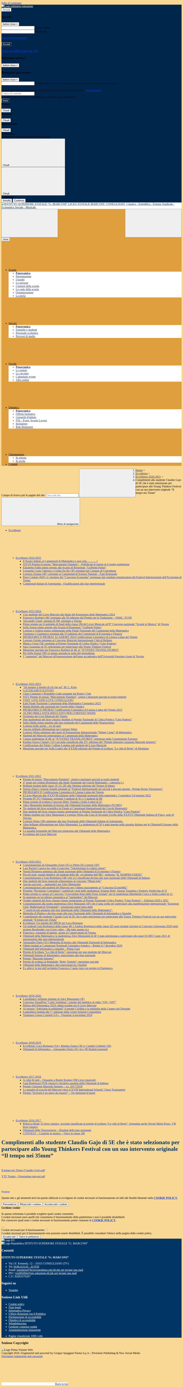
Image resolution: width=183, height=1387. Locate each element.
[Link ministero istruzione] (17, 6)
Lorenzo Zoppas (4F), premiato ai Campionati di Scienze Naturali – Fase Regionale (70, 574)
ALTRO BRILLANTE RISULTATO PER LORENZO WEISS (59, 713)
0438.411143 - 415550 (26, 1266)
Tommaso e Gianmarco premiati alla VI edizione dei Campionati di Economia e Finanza (72, 633)
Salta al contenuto (11, 2)
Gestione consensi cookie (23, 1326)
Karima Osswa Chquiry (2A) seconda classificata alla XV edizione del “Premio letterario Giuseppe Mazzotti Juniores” (89, 742)
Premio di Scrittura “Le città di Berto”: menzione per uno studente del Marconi (67, 952)
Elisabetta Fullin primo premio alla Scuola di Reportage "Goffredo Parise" (64, 567)
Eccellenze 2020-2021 (148, 476)
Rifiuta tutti (30, 1204)
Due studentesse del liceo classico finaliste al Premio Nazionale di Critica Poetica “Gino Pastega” (77, 719)
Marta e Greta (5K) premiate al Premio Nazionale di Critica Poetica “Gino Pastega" (70, 643)
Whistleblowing (17, 1323)
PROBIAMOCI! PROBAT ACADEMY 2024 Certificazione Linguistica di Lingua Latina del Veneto (80, 637)
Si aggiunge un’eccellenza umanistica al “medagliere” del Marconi (60, 897)
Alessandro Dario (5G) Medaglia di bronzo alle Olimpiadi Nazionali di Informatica (69, 942)
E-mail (39, 83)
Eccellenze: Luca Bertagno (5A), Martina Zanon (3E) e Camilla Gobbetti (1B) (67, 1045)
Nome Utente (42, 27)
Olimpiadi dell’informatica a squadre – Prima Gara (51, 948)
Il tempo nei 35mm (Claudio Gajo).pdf (23, 1170)
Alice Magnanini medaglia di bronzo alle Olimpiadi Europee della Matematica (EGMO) (72, 805)
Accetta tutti (56, 1204)
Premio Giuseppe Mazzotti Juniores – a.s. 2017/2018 (52, 1086)
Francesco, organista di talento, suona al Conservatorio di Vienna (59, 932)
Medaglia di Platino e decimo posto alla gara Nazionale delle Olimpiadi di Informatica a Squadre (77, 913)
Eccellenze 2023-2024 (29, 611)
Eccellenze (142, 473)
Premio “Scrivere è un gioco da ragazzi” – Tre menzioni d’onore (59, 1092)
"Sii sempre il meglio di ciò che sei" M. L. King (50, 687)
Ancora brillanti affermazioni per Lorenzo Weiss (50, 729)
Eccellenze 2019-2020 (29, 995)
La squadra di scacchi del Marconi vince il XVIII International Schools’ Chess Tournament (74, 1089)
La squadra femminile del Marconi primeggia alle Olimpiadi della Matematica (66, 830)
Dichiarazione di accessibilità (25, 1317)
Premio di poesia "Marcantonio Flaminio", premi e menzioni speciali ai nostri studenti (71, 779)
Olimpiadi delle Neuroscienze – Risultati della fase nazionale (57, 1130)
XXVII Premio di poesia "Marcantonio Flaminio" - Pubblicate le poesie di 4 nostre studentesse (76, 564)
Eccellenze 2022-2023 (29, 684)
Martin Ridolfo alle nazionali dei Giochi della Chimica (53, 706)
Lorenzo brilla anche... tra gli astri (42, 725)
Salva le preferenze (29, 1236)
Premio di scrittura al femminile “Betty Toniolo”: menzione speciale (61, 961)
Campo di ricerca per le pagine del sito (23, 495)
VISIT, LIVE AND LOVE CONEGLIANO (48, 700)
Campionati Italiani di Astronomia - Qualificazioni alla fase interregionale (64, 583)
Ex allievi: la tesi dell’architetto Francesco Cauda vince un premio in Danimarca (68, 968)
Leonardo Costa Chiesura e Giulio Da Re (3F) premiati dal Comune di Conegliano (69, 570)
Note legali (15, 1307)
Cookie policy (16, 1304)
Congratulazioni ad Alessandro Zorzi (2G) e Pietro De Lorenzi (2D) (61, 864)
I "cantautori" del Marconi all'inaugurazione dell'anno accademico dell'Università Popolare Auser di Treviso (83, 656)
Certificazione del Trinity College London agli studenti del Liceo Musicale (65, 745)
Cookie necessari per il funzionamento (23, 1229)
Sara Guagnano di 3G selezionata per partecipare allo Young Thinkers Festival (67, 646)
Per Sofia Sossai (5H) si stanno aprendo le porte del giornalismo (59, 653)
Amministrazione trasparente (25, 1329)
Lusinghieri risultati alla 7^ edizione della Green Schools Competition (62, 1011)
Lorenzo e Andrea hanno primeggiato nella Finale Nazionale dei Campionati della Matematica (76, 630)
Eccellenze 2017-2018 (29, 1076)
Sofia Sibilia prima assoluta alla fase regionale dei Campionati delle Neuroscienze (68, 722)
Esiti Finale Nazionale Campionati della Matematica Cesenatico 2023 (62, 703)
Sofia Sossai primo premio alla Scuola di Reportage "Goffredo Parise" (62, 627)
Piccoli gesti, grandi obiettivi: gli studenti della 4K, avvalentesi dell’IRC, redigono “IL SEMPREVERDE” (82, 874)
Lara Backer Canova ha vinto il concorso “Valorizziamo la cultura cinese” (64, 868)
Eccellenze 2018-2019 (29, 1042)
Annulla (7, 200)
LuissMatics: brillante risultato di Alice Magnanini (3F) (54, 999)
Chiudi (6, 110)
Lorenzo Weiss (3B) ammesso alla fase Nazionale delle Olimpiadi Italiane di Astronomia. (73, 821)
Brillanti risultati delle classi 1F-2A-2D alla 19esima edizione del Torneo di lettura (69, 785)
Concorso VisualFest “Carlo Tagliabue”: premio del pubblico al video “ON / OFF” (69, 1002)
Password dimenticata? (14, 37)
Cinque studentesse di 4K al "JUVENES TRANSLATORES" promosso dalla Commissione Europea (80, 738)
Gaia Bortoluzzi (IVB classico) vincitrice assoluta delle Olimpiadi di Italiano (65, 1083)
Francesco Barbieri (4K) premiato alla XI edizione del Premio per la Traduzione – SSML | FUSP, (77, 617)
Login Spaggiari (93, 90)
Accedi (6, 9)
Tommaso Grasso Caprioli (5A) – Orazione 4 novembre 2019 (57, 1015)
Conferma (19, 200)
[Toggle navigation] (29, 223)
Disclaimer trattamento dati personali (22, 1356)
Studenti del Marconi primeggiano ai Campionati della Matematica (60, 735)
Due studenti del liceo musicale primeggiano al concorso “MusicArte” (62, 881)
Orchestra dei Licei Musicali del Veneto (45, 716)
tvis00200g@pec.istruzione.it (46, 1273)
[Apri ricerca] (153, 223)
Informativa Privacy (20, 1310)
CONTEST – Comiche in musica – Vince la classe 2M (54, 1133)
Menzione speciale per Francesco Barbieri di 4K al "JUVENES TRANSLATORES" (71, 649)
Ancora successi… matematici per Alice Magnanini (52, 884)
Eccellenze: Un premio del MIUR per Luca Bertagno (53, 923)
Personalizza (9, 1204)
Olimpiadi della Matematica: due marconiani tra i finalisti (55, 964)
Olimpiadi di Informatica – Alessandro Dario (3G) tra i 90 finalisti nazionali (65, 1049)
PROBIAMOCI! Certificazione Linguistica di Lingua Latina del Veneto (63, 792)
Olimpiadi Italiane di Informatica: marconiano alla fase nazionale (59, 955)
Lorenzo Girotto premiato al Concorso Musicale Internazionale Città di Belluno (67, 640)
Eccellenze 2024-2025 (29, 557)
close (5, 239)
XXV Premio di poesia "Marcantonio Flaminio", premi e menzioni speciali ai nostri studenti (74, 696)
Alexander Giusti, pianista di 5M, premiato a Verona (52, 620)
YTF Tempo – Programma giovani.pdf (23, 1176)
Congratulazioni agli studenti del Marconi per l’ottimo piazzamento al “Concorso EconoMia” (75, 887)
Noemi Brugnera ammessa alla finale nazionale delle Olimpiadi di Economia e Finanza (71, 871)
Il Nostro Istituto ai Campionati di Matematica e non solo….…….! (60, 561)
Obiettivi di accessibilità (22, 1320)
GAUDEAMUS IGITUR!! (38, 690)
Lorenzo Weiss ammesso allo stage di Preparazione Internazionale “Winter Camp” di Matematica (77, 732)
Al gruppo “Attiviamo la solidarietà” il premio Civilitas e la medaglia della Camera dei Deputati (76, 1008)
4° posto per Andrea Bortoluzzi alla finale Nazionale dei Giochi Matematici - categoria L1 (73, 782)
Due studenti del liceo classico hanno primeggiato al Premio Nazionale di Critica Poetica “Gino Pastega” (81, 811)
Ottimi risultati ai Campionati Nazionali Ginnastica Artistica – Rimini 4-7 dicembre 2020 (72, 945)
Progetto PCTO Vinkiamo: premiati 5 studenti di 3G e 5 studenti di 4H (62, 798)
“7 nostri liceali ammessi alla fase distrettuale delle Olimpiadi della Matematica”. (68, 910)
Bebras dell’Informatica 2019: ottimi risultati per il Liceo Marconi (59, 1005)
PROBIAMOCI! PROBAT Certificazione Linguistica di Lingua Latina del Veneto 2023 (72, 709)
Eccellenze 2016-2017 (29, 1120)
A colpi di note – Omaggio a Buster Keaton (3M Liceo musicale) (59, 1080)
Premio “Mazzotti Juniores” (38, 958)
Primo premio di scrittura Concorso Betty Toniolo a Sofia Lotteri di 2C (62, 801)
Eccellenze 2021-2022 (29, 776)
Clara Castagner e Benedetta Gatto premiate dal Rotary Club (57, 693)
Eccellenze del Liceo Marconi (39, 834)
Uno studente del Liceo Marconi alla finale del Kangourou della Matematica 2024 (69, 614)
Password (40, 31)
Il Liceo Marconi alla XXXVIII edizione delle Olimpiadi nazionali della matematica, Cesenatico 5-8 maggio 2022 (87, 795)
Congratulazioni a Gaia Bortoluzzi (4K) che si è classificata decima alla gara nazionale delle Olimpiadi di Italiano (86, 877)
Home (139, 470)
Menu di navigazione (67, 524)
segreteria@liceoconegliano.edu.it (50, 1269)
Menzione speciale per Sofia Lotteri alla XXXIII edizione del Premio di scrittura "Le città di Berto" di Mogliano (86, 748)
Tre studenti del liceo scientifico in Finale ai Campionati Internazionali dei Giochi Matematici (75, 808)
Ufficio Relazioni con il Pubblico (27, 1313)
